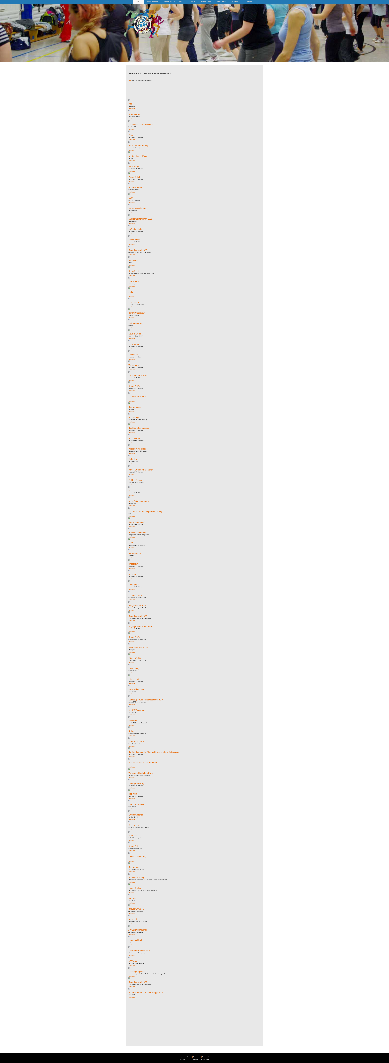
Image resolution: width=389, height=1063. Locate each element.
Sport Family (134, 438)
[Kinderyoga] (129, 581)
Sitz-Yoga (132, 794)
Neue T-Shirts (134, 334)
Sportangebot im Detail (173, 2)
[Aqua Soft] (129, 916)
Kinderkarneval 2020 (137, 982)
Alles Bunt (132, 721)
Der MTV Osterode (137, 396)
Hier (129, 80)
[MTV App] (129, 957)
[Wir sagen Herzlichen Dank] (129, 769)
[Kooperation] (129, 821)
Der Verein (221, 2)
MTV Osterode (135, 187)
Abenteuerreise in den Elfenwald (142, 762)
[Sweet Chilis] (129, 842)
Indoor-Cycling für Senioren (140, 470)
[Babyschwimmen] (129, 905)
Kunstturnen (133, 344)
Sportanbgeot (134, 417)
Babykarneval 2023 (137, 606)
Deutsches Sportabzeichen (140, 125)
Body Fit (132, 574)
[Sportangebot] (129, 403)
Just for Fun (133, 679)
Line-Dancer (133, 302)
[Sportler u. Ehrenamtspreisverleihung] (129, 508)
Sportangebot (152, 2)
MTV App (132, 961)
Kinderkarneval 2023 (137, 616)
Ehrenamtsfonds (135, 815)
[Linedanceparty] (129, 592)
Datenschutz (206, 2)
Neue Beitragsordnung (138, 501)
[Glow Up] (129, 131)
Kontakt (192, 2)
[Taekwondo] (129, 278)
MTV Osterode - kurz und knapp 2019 (145, 992)
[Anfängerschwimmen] (129, 926)
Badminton (133, 261)
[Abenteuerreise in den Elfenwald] (129, 759)
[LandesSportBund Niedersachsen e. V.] (129, 696)
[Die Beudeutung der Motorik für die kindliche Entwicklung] (129, 748)
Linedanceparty (135, 595)
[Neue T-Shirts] (129, 330)
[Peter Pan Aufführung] (129, 142)
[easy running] (129, 236)
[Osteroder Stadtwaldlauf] (129, 947)
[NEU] (129, 194)
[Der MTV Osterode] (129, 393)
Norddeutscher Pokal (137, 156)
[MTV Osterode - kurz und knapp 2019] (129, 989)
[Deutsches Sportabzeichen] (129, 121)
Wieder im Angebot (137, 449)
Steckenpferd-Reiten (137, 375)
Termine (250, 2)
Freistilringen (134, 166)
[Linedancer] (129, 351)
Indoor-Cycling (134, 658)
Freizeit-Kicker (134, 553)
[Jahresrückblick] (129, 937)
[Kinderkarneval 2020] (129, 978)
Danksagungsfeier (136, 972)
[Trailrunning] (129, 665)
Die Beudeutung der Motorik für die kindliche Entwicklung (154, 752)
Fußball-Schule (135, 229)
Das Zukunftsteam (136, 804)
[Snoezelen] (129, 560)
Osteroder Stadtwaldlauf (139, 951)
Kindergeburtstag (136, 783)
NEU (130, 198)
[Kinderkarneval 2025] (129, 246)
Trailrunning (133, 668)
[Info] (129, 100)
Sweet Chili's (134, 386)
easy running (134, 240)
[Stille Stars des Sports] (129, 644)
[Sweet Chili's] (129, 382)
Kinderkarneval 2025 (137, 250)
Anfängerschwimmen (137, 930)
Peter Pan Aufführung (138, 146)
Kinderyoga (133, 585)
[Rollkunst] (129, 727)
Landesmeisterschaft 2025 (140, 219)
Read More (131, 108)
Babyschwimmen (136, 909)
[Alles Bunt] (129, 717)
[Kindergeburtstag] (129, 780)
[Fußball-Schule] (129, 226)
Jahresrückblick (135, 940)
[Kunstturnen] (129, 341)
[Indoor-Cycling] (129, 654)
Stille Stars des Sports (138, 647)
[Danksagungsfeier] (129, 968)
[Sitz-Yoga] (129, 790)
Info (130, 104)
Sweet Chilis (133, 846)
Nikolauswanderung (137, 857)
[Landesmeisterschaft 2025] (129, 215)
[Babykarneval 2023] (129, 602)
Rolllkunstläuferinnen (137, 532)
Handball (132, 898)
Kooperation (133, 825)
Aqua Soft (132, 919)
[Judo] (129, 288)
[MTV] (129, 539)
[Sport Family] (129, 435)
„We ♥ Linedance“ (136, 522)
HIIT (130, 491)
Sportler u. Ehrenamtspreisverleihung (145, 511)
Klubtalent (132, 459)
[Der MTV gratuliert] (129, 309)
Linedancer (133, 355)
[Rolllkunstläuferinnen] (129, 529)
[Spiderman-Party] (129, 738)
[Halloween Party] (129, 320)
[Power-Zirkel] (129, 173)
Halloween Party (135, 323)
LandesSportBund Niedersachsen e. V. (145, 700)
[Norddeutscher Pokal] (129, 152)
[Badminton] (129, 257)
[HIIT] (129, 487)
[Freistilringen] (129, 163)
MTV (130, 543)
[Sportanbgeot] (129, 414)
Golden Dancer (135, 480)
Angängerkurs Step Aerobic (140, 626)
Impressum (236, 2)
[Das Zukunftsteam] (129, 801)
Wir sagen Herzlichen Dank (140, 773)
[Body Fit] (129, 571)
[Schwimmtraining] (129, 874)
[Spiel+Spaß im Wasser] (129, 424)
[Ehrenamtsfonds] (129, 811)
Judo (130, 292)
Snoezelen (133, 564)
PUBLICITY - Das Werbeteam (200, 1059)
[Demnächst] (129, 267)
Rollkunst (132, 731)
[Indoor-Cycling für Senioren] (129, 466)
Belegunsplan (134, 114)
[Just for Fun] (129, 675)
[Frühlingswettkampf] (129, 205)
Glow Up (132, 135)
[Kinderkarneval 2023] (129, 612)
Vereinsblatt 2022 (136, 689)
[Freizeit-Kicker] (129, 550)
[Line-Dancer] (129, 299)
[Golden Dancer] (129, 476)
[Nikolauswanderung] (129, 853)
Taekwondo (133, 281)
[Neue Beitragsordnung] (129, 497)
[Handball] (129, 895)
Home (138, 2)
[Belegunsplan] (129, 110)
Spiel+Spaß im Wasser (138, 428)
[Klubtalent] (129, 456)
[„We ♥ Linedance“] (129, 518)
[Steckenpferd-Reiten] (129, 372)
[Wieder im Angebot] (129, 445)
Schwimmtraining (136, 877)
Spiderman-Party (136, 741)
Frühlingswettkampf (137, 208)
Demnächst (133, 271)
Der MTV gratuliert (136, 313)
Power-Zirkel (134, 177)
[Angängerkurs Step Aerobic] (129, 623)
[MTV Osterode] (129, 184)
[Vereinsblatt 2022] (129, 686)
